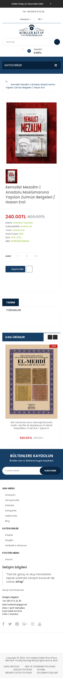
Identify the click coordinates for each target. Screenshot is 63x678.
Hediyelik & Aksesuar (16, 545)
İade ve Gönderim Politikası (40, 666)
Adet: (8, 256)
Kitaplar (9, 535)
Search (9, 559)
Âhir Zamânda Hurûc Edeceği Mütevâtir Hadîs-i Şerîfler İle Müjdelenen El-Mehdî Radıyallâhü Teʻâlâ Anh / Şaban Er (31, 425)
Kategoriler (11, 510)
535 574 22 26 (14, 600)
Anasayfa (10, 494)
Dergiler (9, 540)
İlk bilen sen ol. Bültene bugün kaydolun (31, 460)
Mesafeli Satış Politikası (18, 672)
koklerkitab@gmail (17, 604)
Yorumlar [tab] (13, 310)
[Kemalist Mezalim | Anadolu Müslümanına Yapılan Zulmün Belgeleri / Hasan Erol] (11, 176)
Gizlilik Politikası (22, 669)
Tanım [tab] (10, 302)
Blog (7, 521)
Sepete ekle (17, 269)
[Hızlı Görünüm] (31, 381)
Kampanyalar (12, 500)
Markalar (9, 505)
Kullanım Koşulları (47, 672)
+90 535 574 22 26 (35, 11)
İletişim (41, 669)
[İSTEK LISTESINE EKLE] (29, 269)
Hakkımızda (11, 515)
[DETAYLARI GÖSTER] (48, 429)
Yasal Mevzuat (11, 666)
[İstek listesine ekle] (22, 49)
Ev (7, 81)
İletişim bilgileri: (10, 597)
